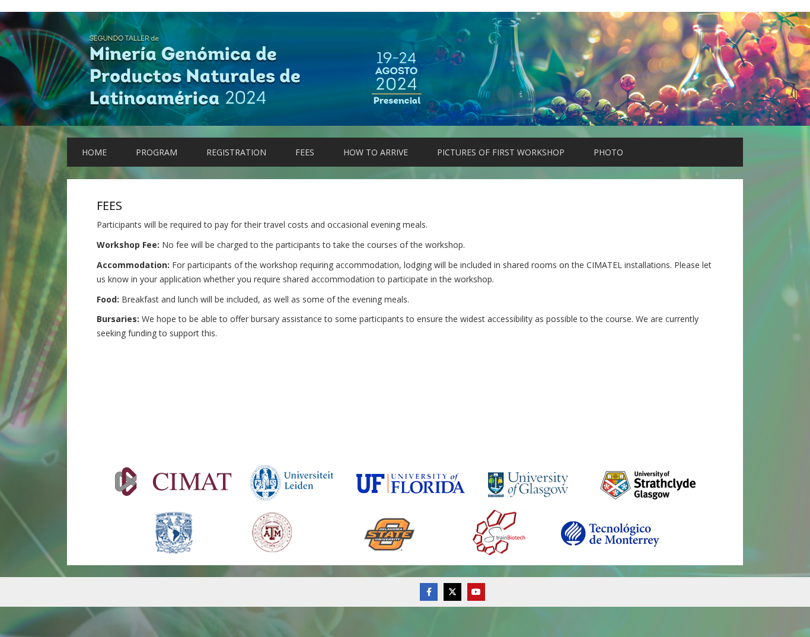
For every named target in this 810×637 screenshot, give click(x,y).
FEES (304, 152)
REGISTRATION (236, 152)
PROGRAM (156, 152)
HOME (94, 152)
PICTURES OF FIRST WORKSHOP (501, 152)
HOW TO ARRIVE (375, 152)
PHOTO (608, 152)
